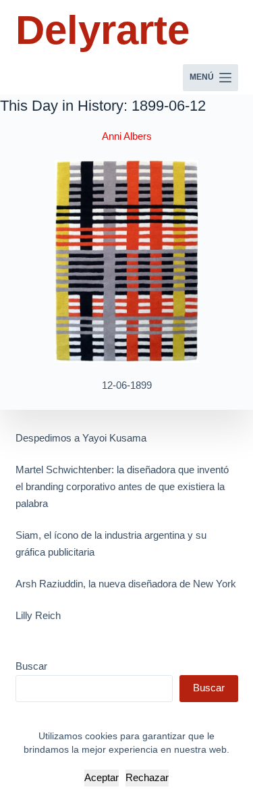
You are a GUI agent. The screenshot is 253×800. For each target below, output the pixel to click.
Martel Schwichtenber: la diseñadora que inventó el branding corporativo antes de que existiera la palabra (122, 486)
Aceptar (101, 777)
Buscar (31, 666)
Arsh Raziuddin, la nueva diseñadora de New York (126, 583)
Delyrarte (103, 30)
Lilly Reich (38, 615)
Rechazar (147, 777)
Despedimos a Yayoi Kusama (81, 438)
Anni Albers (127, 136)
